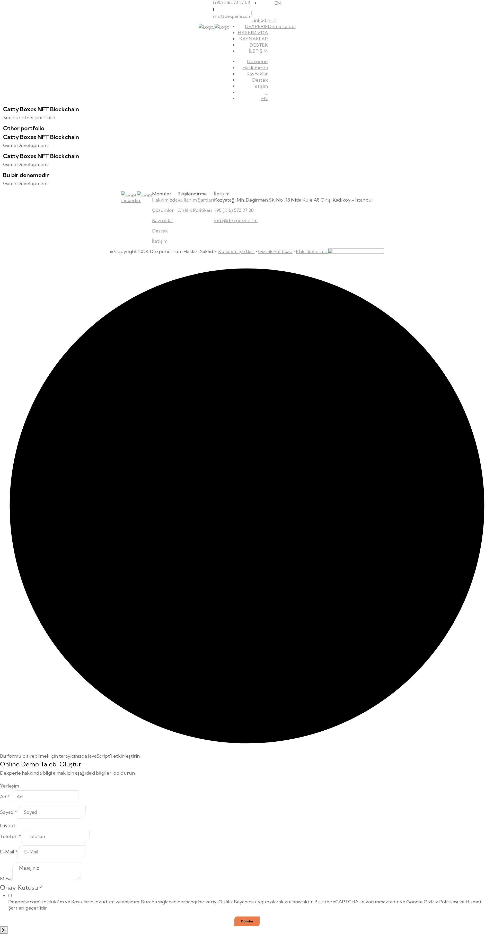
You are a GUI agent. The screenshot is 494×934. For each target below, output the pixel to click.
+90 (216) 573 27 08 (234, 210)
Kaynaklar (257, 74)
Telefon (10, 836)
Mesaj (6, 878)
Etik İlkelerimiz (312, 251)
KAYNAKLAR (253, 39)
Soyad (8, 812)
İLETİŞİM (258, 51)
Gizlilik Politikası (195, 210)
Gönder (247, 921)
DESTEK (259, 45)
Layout (7, 825)
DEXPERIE (256, 26)
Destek (260, 80)
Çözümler (163, 210)
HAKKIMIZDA (253, 33)
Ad (5, 797)
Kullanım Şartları (196, 200)
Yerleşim (9, 786)
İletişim (260, 86)
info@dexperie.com (232, 16)
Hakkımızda (255, 68)
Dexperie (257, 61)
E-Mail (8, 852)
